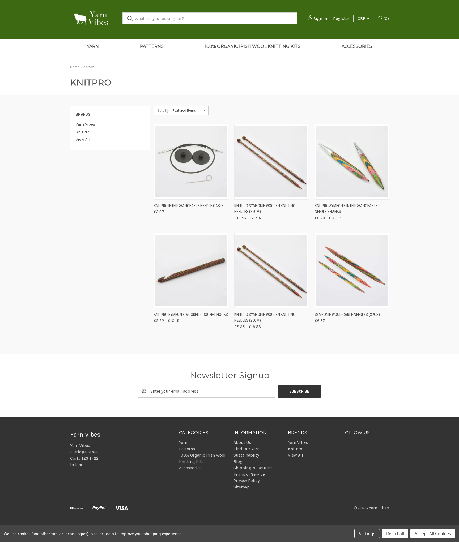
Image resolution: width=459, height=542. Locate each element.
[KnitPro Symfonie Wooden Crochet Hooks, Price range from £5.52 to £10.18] (191, 270)
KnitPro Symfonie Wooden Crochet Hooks (191, 314)
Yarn (93, 46)
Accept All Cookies (433, 533)
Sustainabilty (246, 455)
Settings (367, 533)
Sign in (320, 18)
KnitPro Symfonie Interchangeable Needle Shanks (346, 208)
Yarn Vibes (85, 124)
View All (83, 139)
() (385, 18)
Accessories (357, 46)
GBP (362, 18)
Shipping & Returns (253, 467)
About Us (242, 442)
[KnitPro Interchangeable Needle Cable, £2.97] (191, 162)
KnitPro (83, 132)
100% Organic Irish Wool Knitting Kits (252, 46)
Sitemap (241, 486)
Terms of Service (249, 474)
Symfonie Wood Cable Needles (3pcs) (347, 314)
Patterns (152, 46)
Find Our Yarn (246, 448)
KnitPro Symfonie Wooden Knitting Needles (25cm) (264, 317)
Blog (238, 461)
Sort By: (163, 111)
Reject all (395, 533)
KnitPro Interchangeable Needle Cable (189, 205)
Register (341, 18)
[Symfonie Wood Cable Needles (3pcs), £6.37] (352, 270)
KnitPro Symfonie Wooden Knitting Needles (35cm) (264, 208)
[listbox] (190, 110)
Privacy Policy (246, 480)
